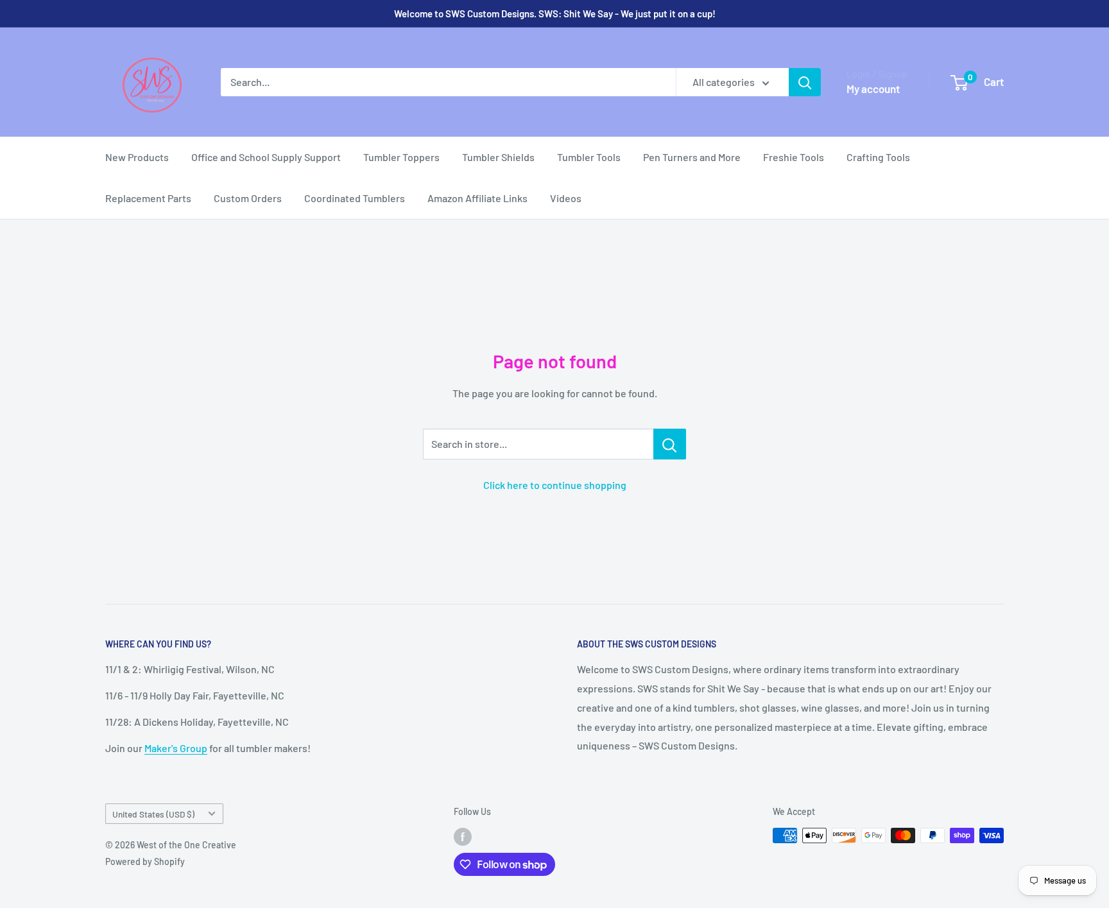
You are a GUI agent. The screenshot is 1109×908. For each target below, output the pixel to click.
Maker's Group (175, 748)
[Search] (805, 82)
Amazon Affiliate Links (477, 198)
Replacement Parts (148, 198)
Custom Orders (248, 198)
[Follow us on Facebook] (463, 837)
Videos (565, 198)
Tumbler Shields (498, 157)
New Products (137, 157)
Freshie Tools (793, 157)
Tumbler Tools (589, 157)
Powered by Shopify (145, 861)
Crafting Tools (878, 157)
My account (873, 88)
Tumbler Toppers (401, 157)
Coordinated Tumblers (354, 198)
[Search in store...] (669, 444)
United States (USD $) (153, 814)
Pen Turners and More (692, 157)
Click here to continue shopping (554, 485)
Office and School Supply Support (266, 157)
